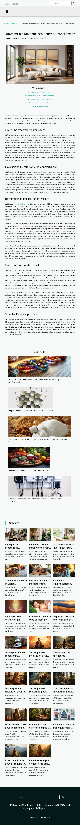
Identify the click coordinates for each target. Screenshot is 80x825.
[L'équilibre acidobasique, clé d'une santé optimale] (29, 457)
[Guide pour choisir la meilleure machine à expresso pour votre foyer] (16, 642)
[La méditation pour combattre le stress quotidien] (40, 750)
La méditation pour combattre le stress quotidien (40, 763)
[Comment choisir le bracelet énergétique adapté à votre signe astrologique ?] (39, 366)
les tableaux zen (23, 204)
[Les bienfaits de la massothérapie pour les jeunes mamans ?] (40, 570)
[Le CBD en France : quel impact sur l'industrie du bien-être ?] (64, 534)
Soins (48, 805)
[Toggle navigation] (7, 11)
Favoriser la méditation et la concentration (39, 95)
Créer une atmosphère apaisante (39, 92)
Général (65, 805)
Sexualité (56, 805)
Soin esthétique (39, 807)
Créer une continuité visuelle (39, 103)
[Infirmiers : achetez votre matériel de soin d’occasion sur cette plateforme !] (39, 486)
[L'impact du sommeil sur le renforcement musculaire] (30, 397)
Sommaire (40, 88)
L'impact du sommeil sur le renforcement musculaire (30, 410)
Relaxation (14, 23)
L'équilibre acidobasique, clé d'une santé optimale (29, 470)
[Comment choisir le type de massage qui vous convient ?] (40, 606)
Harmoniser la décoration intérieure (39, 99)
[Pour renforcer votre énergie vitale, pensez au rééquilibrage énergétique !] (16, 606)
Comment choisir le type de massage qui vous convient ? (40, 619)
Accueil (6, 23)
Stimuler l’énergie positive (39, 106)
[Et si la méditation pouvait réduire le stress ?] (16, 750)
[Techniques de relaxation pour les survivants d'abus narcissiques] (16, 678)
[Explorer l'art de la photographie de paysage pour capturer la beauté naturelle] (64, 606)
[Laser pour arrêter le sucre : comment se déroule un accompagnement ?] (39, 426)
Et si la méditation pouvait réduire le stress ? (15, 763)
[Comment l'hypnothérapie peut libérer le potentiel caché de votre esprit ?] (64, 570)
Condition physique (27, 807)
